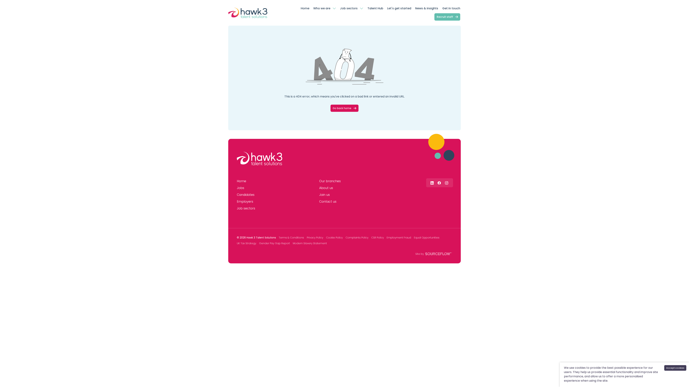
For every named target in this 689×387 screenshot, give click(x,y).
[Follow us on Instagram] (446, 183)
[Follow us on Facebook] (439, 183)
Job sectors (349, 8)
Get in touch (451, 8)
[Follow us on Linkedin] (432, 183)
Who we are (321, 8)
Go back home (342, 108)
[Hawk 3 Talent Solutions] (259, 158)
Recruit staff (445, 17)
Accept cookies (675, 367)
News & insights (426, 8)
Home (305, 8)
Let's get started (399, 8)
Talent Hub (375, 8)
